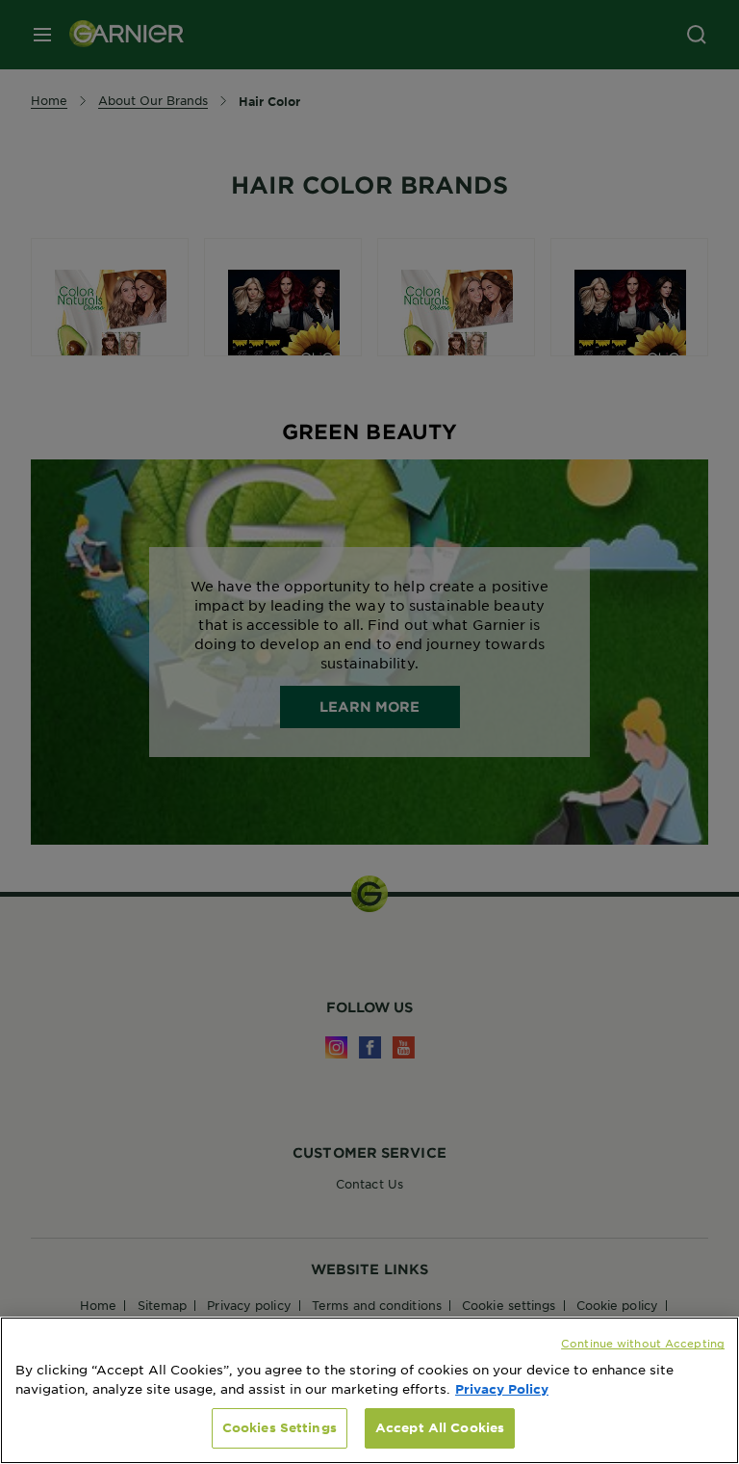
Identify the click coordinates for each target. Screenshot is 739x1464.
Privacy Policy (501, 1389)
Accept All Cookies (439, 1427)
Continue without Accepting (643, 1342)
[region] (369, 1390)
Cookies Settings (279, 1427)
